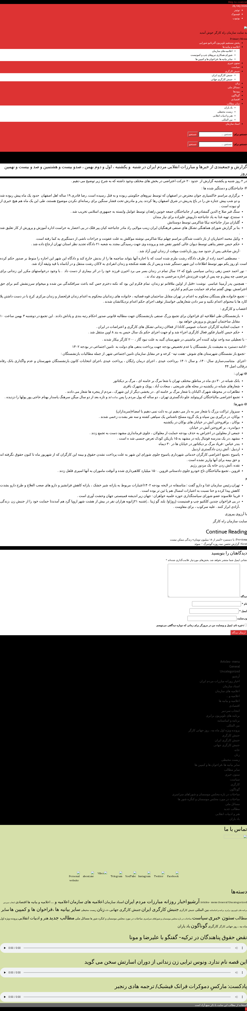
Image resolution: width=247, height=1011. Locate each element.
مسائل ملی (234, 87)
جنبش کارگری (232, 71)
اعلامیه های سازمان (222, 51)
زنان (237, 83)
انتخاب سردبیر (231, 711)
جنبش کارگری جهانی (222, 79)
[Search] (246, 129)
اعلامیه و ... (60, 901)
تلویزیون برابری (236, 24)
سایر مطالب (233, 103)
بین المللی (227, 119)
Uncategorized (230, 671)
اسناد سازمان (233, 123)
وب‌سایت (242, 618)
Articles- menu (230, 661)
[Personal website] (74, 877)
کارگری (235, 784)
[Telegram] (116, 877)
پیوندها (236, 91)
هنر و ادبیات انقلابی (223, 115)
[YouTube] (130, 877)
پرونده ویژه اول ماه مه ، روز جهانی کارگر (214, 730)
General (234, 666)
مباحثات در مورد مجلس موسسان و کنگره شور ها (209, 799)
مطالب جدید (232, 809)
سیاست (235, 67)
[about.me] (88, 877)
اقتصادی (235, 99)
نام (244, 603)
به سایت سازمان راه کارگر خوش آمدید (223, 32)
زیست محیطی (225, 111)
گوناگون (235, 95)
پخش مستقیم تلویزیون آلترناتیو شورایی (219, 42)
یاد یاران (228, 107)
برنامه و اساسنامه (228, 720)
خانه (237, 750)
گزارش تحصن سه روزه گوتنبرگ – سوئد (220, 544)
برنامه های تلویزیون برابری (223, 715)
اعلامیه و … (233, 696)
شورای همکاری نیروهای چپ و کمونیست (212, 55)
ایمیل (243, 611)
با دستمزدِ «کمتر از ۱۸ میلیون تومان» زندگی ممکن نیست (208, 539)
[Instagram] (144, 877)
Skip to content (237, 2)
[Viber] (102, 877)
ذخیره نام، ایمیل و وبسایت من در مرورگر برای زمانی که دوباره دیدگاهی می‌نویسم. (200, 625)
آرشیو (236, 676)
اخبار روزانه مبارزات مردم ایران (220, 681)
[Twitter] (159, 877)
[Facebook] (173, 877)
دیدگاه (244, 596)
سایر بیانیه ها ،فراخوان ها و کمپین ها (214, 59)
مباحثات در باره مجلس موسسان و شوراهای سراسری (206, 794)
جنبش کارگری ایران (222, 75)
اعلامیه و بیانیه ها (231, 46)
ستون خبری (233, 63)
